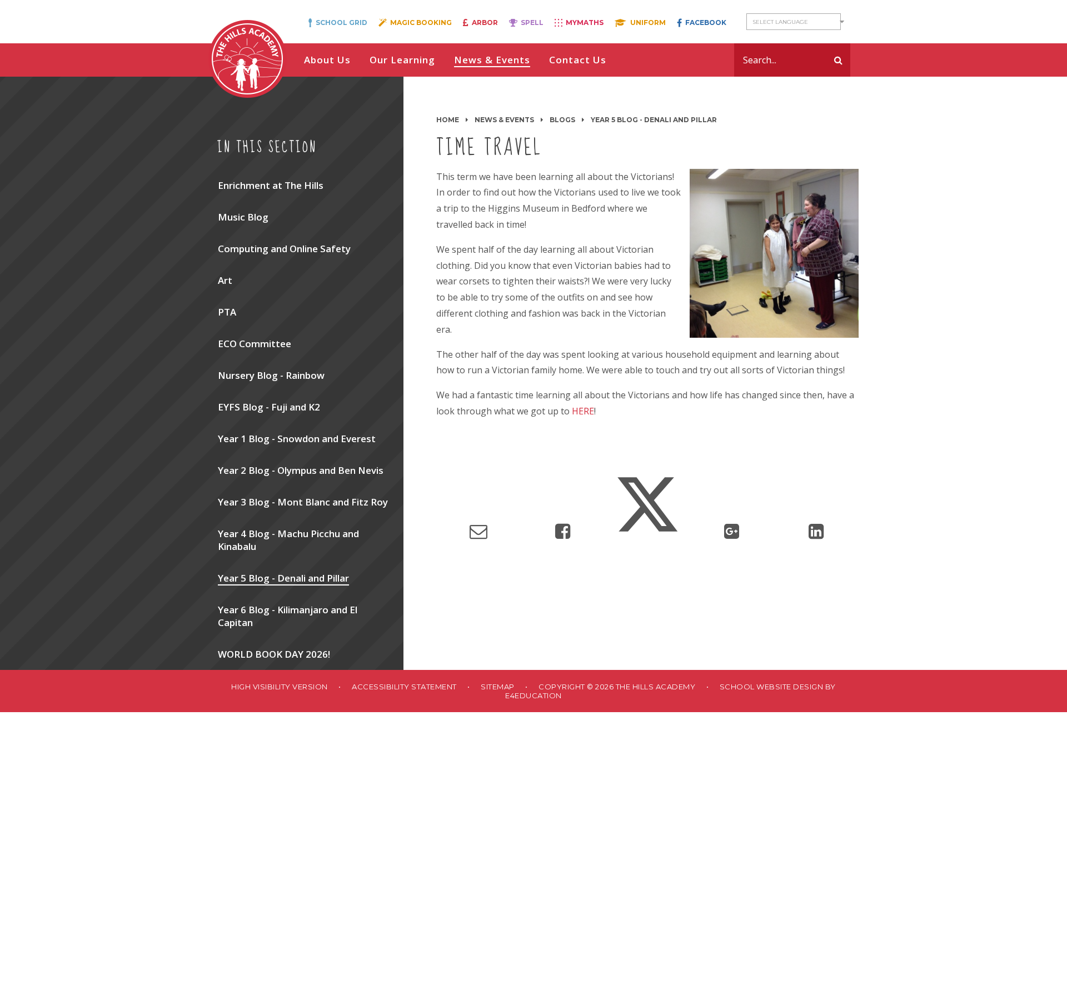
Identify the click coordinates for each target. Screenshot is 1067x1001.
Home (447, 120)
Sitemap (498, 686)
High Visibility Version (279, 686)
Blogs (562, 120)
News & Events (504, 120)
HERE (583, 411)
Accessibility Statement (404, 686)
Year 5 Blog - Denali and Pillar (654, 120)
